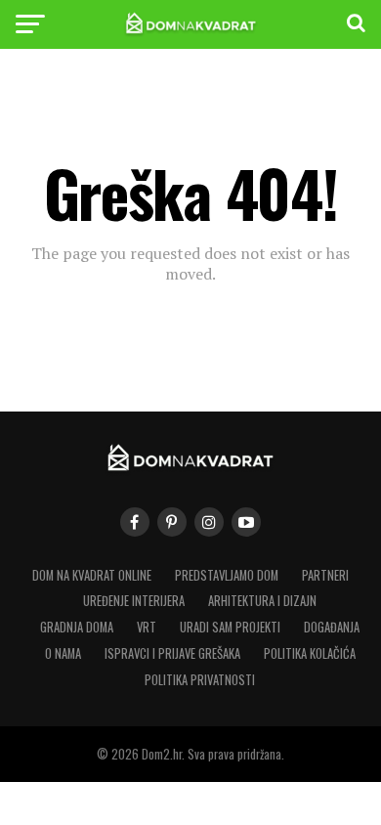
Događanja (332, 627)
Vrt (146, 627)
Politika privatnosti (200, 680)
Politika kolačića (310, 653)
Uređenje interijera (134, 600)
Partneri (325, 575)
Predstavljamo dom (226, 575)
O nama (63, 653)
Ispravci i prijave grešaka (172, 653)
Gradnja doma (76, 627)
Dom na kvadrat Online (91, 575)
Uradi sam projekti (230, 627)
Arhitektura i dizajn (262, 600)
